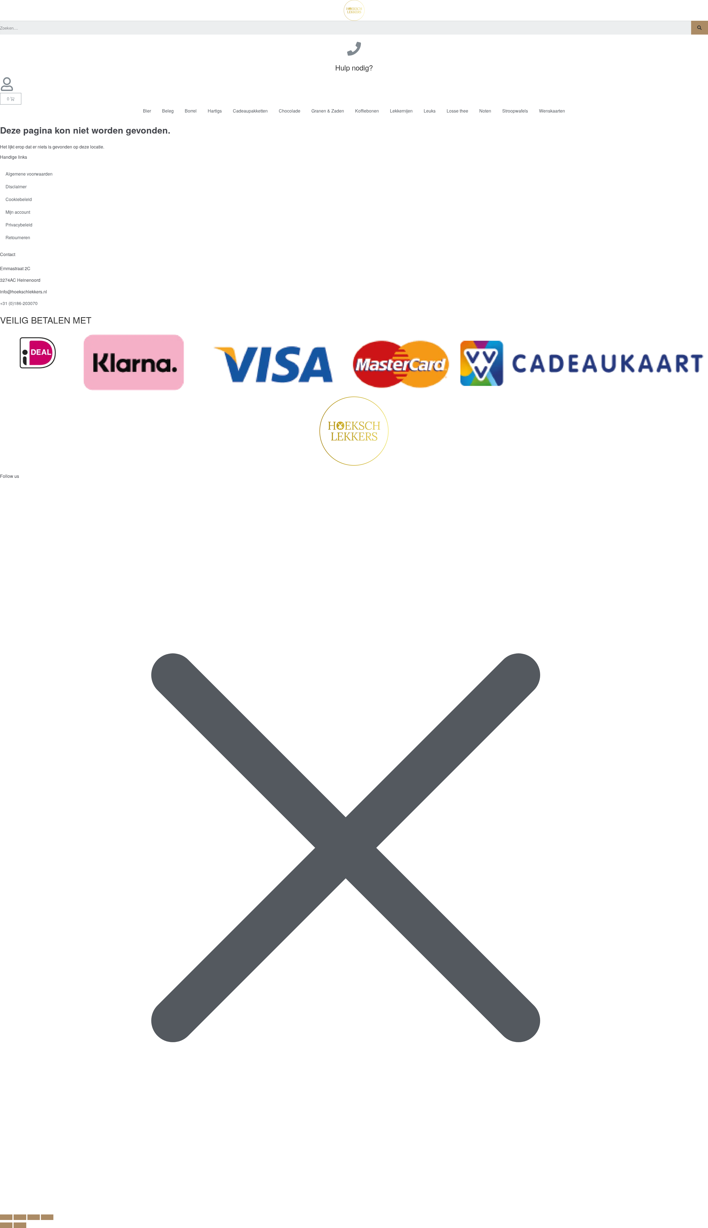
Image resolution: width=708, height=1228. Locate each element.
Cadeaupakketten (250, 111)
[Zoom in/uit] (6, 1217)
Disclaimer (16, 186)
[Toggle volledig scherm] (20, 1217)
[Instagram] (22, 493)
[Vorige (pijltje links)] (6, 1225)
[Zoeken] (699, 28)
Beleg (168, 111)
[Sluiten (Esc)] (47, 1217)
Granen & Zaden (327, 111)
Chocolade (289, 111)
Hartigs (215, 111)
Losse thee (457, 111)
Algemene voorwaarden (29, 174)
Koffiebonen (367, 111)
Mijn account (18, 212)
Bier (147, 111)
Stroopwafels (515, 111)
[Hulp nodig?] (354, 49)
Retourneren (18, 237)
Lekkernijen (401, 111)
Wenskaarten (552, 111)
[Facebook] (7, 493)
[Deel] (33, 1217)
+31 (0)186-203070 (19, 303)
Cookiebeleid (19, 199)
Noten (485, 111)
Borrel (191, 111)
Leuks (430, 111)
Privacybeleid (19, 224)
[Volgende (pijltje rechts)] (20, 1225)
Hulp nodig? (354, 67)
